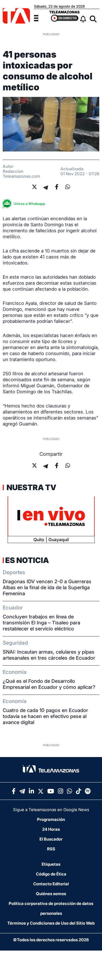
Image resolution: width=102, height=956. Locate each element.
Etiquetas (51, 864)
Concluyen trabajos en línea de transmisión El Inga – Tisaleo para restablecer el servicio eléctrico (41, 623)
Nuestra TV (30, 487)
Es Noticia (27, 560)
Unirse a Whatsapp (29, 203)
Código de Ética (51, 874)
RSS (51, 848)
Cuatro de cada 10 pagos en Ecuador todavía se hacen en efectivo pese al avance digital (45, 716)
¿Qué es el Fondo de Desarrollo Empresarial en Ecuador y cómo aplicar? (49, 684)
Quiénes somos (51, 893)
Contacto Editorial (51, 883)
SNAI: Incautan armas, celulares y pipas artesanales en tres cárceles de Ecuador (49, 655)
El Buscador (51, 839)
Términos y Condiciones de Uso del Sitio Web (51, 923)
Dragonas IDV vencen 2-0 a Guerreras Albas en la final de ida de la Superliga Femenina (47, 587)
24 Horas (51, 829)
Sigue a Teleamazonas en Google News (51, 809)
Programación (51, 819)
